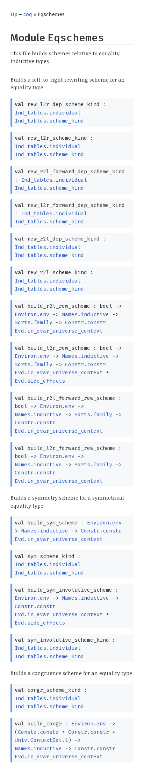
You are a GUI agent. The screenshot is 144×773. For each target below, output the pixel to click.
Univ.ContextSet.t (41, 740)
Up (13, 14)
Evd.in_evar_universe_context (59, 331)
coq (27, 14)
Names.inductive (85, 314)
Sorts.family (33, 322)
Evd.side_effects (40, 381)
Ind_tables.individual (48, 113)
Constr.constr (85, 322)
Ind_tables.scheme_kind (49, 121)
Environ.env (32, 314)
